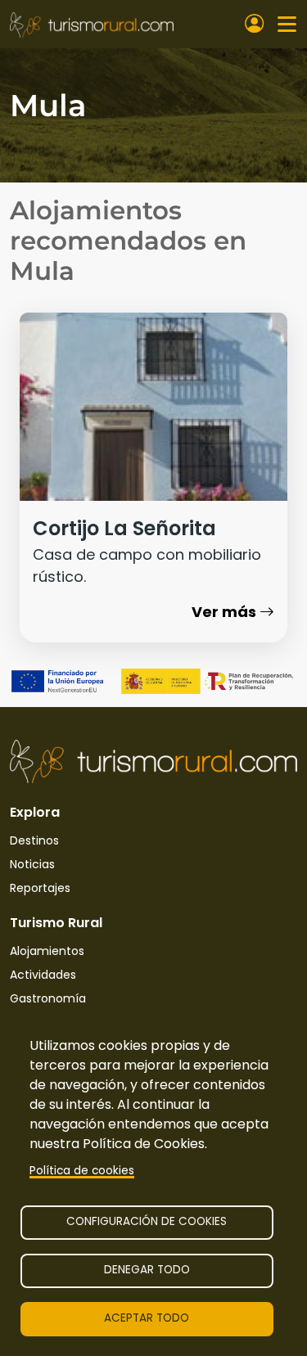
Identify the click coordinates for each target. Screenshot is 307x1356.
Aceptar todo (146, 1318)
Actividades (43, 974)
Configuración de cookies (146, 1221)
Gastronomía (48, 998)
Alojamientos (47, 951)
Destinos (34, 840)
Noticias (32, 864)
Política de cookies (81, 1170)
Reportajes (40, 888)
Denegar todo (147, 1269)
